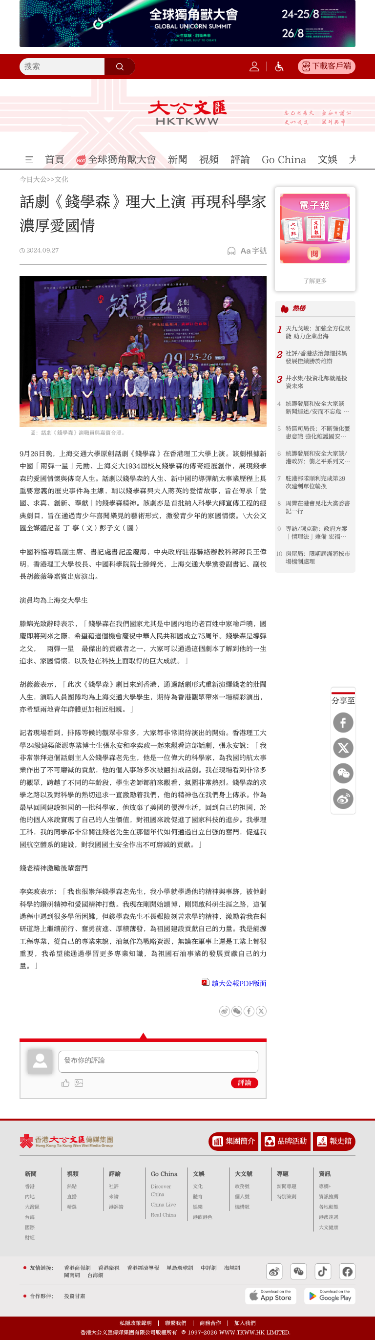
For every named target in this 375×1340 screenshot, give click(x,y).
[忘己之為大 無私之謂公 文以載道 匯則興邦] (317, 118)
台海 (30, 1217)
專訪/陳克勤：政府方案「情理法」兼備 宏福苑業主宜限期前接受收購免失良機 (318, 532)
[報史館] (322, 1141)
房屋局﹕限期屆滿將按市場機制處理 (318, 557)
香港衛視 (109, 1268)
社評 (114, 1186)
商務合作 (210, 1323)
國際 (30, 1228)
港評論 (116, 1207)
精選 (72, 1207)
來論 (114, 1197)
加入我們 (245, 1323)
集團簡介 (240, 1141)
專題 (283, 1173)
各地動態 (328, 1207)
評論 (244, 1083)
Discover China (161, 1190)
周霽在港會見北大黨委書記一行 (318, 507)
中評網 (209, 1268)
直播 (72, 1197)
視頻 (73, 1173)
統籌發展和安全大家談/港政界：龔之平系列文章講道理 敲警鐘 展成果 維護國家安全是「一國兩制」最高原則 (318, 457)
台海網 (95, 1275)
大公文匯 (187, 112)
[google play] (329, 1296)
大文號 (243, 1173)
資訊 (325, 1173)
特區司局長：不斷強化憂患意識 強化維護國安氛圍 (318, 432)
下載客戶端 (331, 66)
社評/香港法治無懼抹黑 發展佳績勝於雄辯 (316, 357)
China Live (163, 1205)
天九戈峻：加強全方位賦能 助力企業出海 (318, 332)
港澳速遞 (328, 1217)
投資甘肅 (74, 1296)
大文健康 (328, 1228)
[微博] (343, 799)
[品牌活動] (270, 1141)
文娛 (199, 1173)
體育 (198, 1197)
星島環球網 (180, 1268)
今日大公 (33, 180)
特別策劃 (286, 1197)
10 (279, 553)
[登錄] (254, 66)
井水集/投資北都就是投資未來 (316, 382)
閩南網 (72, 1275)
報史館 (341, 1141)
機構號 (242, 1207)
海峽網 (232, 1268)
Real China (163, 1215)
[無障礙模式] (279, 66)
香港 (30, 1186)
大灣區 (32, 1207)
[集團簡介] (217, 1141)
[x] (343, 748)
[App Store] (270, 1296)
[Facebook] (343, 723)
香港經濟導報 (143, 1268)
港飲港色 (202, 1217)
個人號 (242, 1197)
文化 (61, 180)
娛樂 (198, 1207)
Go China (164, 1173)
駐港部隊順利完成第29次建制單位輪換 (315, 482)
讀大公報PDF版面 (239, 984)
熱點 (72, 1186)
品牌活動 (292, 1141)
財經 (30, 1238)
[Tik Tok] (323, 1271)
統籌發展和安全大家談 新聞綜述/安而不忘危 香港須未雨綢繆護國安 (317, 407)
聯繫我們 (176, 1323)
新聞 (31, 1173)
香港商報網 (77, 1268)
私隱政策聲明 (136, 1323)
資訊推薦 (328, 1197)
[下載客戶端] (306, 66)
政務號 (242, 1186)
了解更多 (315, 281)
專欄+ (325, 1186)
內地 (30, 1197)
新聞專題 (286, 1186)
